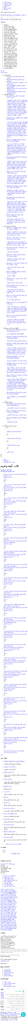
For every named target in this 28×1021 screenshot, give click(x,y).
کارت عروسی (20, 244)
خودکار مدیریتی (8, 779)
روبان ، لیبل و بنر (16, 181)
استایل (12, 408)
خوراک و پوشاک (11, 352)
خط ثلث (16, 190)
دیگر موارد (9, 251)
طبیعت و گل (16, 177)
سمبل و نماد (15, 415)
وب (18, 212)
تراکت (16, 282)
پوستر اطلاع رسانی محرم (10, 813)
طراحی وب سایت (13, 1019)
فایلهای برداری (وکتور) (8, 891)
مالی (18, 349)
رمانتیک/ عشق (11, 148)
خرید (17, 164)
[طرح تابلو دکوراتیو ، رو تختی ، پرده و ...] (1, 454)
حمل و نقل (15, 353)
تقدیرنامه (9, 319)
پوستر (20, 282)
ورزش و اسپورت (17, 222)
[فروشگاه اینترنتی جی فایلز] (13, 15)
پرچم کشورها (18, 146)
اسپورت (24, 132)
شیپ (8, 408)
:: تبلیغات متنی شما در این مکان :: (13, 844)
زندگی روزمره (21, 103)
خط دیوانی (18, 193)
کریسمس (18, 125)
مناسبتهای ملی (22, 241)
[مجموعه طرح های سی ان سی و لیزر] (1, 456)
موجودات (9, 110)
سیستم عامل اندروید (20, 340)
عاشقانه (15, 360)
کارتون (13, 161)
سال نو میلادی (11, 164)
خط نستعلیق (18, 191)
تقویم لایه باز (10, 260)
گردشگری (14, 104)
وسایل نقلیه (24, 126)
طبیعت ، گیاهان (21, 131)
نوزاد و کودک (10, 146)
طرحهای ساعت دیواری (18, 321)
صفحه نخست (7, 969)
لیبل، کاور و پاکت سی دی (8, 913)
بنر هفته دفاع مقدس (9, 819)
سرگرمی (19, 350)
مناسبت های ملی (22, 360)
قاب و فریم (23, 177)
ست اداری (24, 206)
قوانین (5, 6)
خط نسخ (12, 191)
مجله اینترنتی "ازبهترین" (10, 766)
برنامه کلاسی (16, 319)
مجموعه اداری (18, 134)
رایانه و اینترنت (22, 367)
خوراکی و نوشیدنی (12, 106)
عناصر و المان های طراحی (9, 925)
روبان (8, 125)
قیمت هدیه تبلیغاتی (8, 772)
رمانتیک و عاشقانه (18, 129)
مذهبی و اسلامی (14, 370)
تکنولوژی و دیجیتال (17, 386)
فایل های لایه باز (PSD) (8, 894)
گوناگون (9, 154)
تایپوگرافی (9, 194)
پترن (8, 113)
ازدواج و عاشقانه (21, 165)
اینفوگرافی (9, 126)
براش (24, 408)
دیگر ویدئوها (10, 223)
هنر (8, 143)
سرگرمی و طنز (11, 369)
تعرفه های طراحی (8, 975)
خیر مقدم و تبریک (11, 234)
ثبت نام (2, 70)
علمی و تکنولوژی (11, 100)
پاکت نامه (18, 206)
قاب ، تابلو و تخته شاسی (8, 904)
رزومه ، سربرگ (11, 206)
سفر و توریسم (17, 372)
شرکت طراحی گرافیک (9, 831)
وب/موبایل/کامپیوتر (16, 152)
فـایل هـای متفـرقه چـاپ (8, 914)
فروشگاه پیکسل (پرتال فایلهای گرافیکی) (14, 761)
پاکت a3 (21, 289)
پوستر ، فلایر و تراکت (18, 203)
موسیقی (13, 162)
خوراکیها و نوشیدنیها (22, 175)
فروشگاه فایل (7, 5)
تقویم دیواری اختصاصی (19, 258)
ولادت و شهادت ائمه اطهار (19, 231)
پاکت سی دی (10, 299)
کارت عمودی (20, 267)
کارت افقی (13, 267)
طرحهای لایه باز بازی (18, 135)
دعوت (14, 244)
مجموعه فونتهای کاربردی (9, 928)
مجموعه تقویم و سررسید (8, 906)
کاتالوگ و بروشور (20, 207)
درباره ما (6, 9)
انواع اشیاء (18, 148)
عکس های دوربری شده (8, 895)
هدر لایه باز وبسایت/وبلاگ (8, 922)
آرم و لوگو (10, 203)
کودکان (9, 161)
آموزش (14, 349)
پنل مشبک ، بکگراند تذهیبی (10, 880)
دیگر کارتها (9, 244)
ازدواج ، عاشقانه (22, 106)
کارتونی (17, 112)
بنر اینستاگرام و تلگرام (21, 379)
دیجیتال (23, 128)
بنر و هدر (16, 122)
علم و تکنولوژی (22, 149)
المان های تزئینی (14, 309)
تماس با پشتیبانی (5, 961)
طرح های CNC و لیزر (8, 864)
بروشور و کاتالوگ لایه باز (8, 909)
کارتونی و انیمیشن (11, 175)
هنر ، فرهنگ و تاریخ (12, 367)
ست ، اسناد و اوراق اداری (9, 912)
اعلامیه (22, 319)
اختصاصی (9, 115)
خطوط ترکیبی (11, 193)
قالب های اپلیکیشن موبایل (8, 917)
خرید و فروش (22, 347)
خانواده (18, 167)
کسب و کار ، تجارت (18, 145)
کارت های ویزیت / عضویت (9, 907)
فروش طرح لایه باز (9, 824)
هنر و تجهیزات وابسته (21, 101)
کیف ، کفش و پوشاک (14, 383)
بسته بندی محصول (22, 201)
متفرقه (9, 168)
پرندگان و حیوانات (11, 131)
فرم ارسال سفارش (9, 972)
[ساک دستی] (4, 850)
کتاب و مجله (16, 204)
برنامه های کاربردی (15, 143)
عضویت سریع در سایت (10, 983)
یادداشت (18, 291)
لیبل (20, 122)
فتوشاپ (9, 421)
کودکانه (19, 123)
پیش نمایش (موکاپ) (8, 898)
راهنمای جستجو (5, 19)
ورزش (23, 148)
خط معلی (21, 190)
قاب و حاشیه (19, 168)
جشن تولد (24, 243)
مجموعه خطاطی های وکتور (9, 897)
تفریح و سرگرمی (22, 110)
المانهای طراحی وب (21, 396)
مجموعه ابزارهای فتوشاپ (9, 926)
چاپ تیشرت (7, 791)
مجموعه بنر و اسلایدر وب (9, 923)
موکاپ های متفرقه (12, 212)
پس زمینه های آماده (15, 388)
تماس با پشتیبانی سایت (10, 986)
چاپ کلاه (6, 797)
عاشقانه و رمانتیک (16, 243)
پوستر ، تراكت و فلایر (7, 910)
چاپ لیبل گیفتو (7, 786)
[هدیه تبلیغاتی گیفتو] (4, 852)
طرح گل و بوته (7, 883)
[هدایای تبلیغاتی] (15, 855)
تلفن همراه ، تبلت (16, 209)
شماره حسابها (7, 8)
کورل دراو (14, 421)
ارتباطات (14, 350)
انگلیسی (9, 415)
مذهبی (18, 352)
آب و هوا (16, 347)
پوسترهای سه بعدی (22, 100)
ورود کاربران (4, 72)
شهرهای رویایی (11, 167)
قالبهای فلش (20, 333)
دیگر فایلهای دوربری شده (13, 183)
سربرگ (23, 291)
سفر (20, 164)
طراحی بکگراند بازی (21, 180)
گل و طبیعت (12, 165)
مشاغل (9, 104)
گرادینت (17, 408)
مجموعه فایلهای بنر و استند (8, 901)
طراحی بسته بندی (8, 837)
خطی (8, 152)
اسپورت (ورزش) (20, 369)
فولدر (13, 291)
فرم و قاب (10, 122)
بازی (24, 353)
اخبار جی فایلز (7, 984)
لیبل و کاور (17, 299)
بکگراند (13, 168)
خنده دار (24, 151)
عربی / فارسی (22, 415)
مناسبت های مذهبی (12, 241)
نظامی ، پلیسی (22, 104)
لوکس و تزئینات (11, 380)
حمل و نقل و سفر (11, 103)
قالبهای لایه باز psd (11, 333)
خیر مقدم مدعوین (16, 233)
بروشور (9, 275)
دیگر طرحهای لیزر (15, 311)
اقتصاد (14, 107)
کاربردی (22, 349)
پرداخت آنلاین (7, 974)
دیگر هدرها (9, 372)
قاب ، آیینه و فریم (8, 877)
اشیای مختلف (16, 128)
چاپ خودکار (7, 802)
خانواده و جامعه (11, 101)
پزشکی (13, 125)
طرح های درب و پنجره (19, 306)
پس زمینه (13, 113)
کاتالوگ (13, 275)
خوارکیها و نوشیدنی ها (17, 382)
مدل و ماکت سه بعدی (9, 886)
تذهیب (19, 132)
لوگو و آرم (24, 122)
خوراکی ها (10, 129)
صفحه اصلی (7, 2)
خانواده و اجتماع (23, 370)
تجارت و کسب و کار (21, 161)
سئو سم (3, 1019)
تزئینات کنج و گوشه (19, 308)
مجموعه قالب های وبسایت (9, 916)
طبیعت (15, 110)
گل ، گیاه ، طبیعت (18, 219)
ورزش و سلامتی (11, 109)
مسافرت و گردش (12, 149)
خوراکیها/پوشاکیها (16, 151)
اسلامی (19, 109)
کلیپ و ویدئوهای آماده (8, 900)
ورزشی (20, 353)
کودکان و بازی (23, 112)
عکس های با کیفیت (7, 889)
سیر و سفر (10, 347)
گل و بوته (24, 123)
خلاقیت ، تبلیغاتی (17, 115)
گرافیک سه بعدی (20, 113)
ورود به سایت (7, 981)
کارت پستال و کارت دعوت (9, 903)
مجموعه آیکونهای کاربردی (9, 892)
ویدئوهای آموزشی (6, 929)
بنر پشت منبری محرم (9, 808)
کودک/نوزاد (16, 251)
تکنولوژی (9, 222)
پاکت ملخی (13, 289)
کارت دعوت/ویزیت (12, 201)
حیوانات (23, 143)
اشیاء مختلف (10, 112)
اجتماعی (9, 353)
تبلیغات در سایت (8, 3)
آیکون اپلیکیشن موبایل (7, 919)
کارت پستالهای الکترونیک (8, 920)
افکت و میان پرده (13, 220)
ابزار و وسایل (10, 178)
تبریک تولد (9, 360)
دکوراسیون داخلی (21, 107)
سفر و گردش (16, 126)
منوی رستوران (10, 282)
